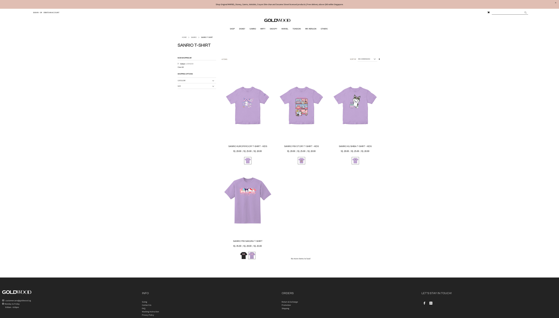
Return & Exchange (290, 302)
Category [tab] (181, 80)
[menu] (279, 29)
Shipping (285, 308)
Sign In (36, 12)
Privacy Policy (148, 315)
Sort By (353, 59)
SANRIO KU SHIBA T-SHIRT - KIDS (355, 146)
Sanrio (194, 37)
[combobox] (510, 12)
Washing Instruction (150, 311)
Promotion (286, 305)
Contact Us (146, 305)
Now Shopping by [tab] (185, 58)
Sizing (144, 302)
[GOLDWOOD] (277, 21)
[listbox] (248, 160)
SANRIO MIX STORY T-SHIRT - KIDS (301, 146)
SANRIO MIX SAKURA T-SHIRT (247, 241)
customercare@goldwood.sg (18, 300)
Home (184, 37)
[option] (247, 160)
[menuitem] (233, 29)
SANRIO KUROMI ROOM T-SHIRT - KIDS (247, 146)
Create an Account (51, 12)
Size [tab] (179, 86)
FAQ (143, 308)
